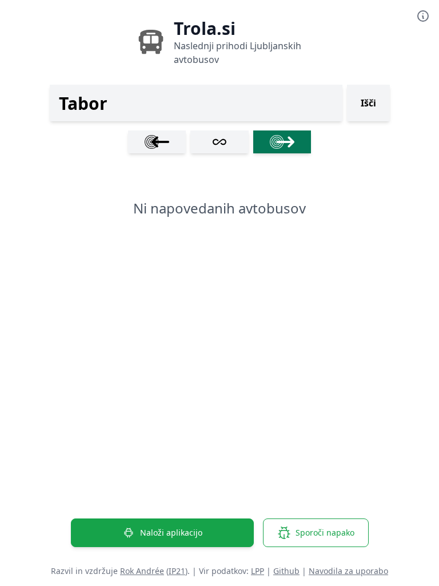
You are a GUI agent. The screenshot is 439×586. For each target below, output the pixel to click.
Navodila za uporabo (348, 570)
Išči (368, 103)
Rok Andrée (142, 570)
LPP (257, 570)
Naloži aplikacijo (171, 532)
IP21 (177, 570)
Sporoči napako (325, 532)
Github (286, 570)
